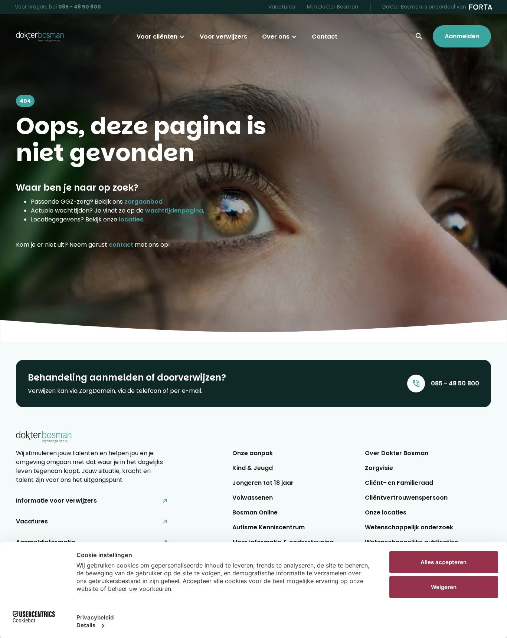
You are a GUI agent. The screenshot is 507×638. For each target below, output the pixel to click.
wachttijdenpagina (174, 210)
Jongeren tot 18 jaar (263, 483)
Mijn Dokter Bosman (332, 6)
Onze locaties (385, 512)
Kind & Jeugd (252, 468)
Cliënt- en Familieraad (399, 483)
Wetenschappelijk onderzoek (409, 527)
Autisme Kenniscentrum (268, 527)
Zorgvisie (379, 468)
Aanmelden (462, 36)
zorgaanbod (143, 201)
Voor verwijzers (223, 36)
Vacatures (281, 6)
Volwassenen (252, 497)
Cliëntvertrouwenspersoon (406, 497)
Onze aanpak (252, 453)
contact (121, 244)
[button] (160, 37)
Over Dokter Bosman (396, 453)
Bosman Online (255, 512)
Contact (324, 36)
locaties (131, 219)
